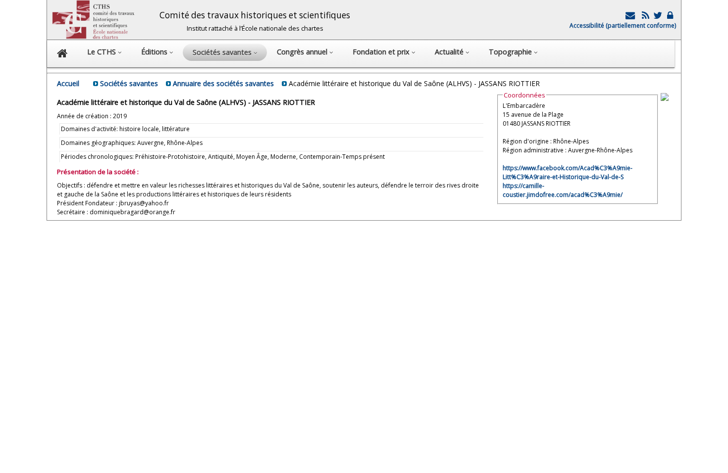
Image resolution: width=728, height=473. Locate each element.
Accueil (68, 83)
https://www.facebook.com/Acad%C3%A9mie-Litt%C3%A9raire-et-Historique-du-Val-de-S (567, 172)
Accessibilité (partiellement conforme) (623, 25)
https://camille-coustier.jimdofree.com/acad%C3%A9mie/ (563, 190)
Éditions (155, 51)
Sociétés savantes (129, 83)
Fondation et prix (382, 51)
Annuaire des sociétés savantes (223, 83)
